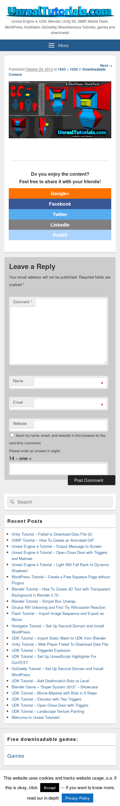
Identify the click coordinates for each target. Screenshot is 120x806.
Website (20, 423)
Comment (22, 301)
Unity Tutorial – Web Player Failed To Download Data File (60, 644)
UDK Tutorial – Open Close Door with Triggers (50, 705)
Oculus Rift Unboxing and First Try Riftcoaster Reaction (58, 607)
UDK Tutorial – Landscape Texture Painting (48, 711)
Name (18, 380)
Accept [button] (50, 787)
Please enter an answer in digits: (35, 450)
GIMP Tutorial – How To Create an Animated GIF (53, 540)
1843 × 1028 (68, 69)
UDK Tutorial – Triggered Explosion (41, 650)
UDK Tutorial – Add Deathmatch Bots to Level (50, 680)
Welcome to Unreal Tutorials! (36, 717)
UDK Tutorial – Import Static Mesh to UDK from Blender (59, 638)
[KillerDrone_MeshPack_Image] (60, 136)
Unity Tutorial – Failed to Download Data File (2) (52, 534)
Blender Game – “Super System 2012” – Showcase (55, 687)
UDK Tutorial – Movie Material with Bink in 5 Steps (54, 693)
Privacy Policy (77, 798)
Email (18, 402)
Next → (106, 65)
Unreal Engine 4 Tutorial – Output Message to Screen (57, 546)
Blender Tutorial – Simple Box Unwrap (43, 601)
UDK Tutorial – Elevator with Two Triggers (47, 699)
